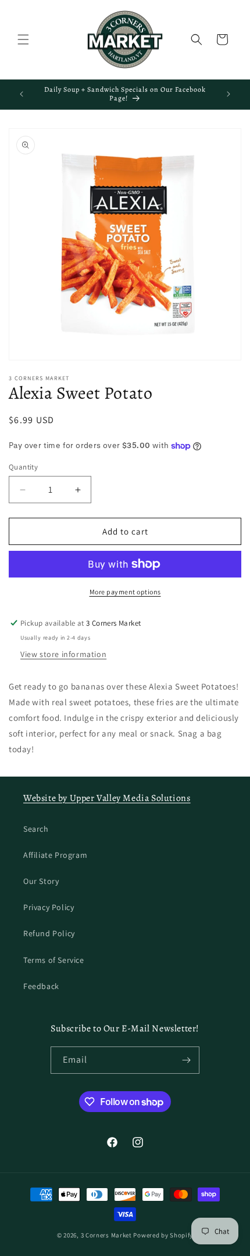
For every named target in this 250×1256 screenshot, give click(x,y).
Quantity (23, 467)
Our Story (41, 881)
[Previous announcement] (21, 94)
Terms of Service (53, 960)
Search (36, 829)
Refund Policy (49, 933)
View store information (63, 654)
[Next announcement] (228, 94)
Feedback (41, 986)
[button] (23, 39)
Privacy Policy (48, 907)
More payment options (125, 591)
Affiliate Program (55, 855)
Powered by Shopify (163, 1235)
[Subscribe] (186, 1060)
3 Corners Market (106, 1235)
